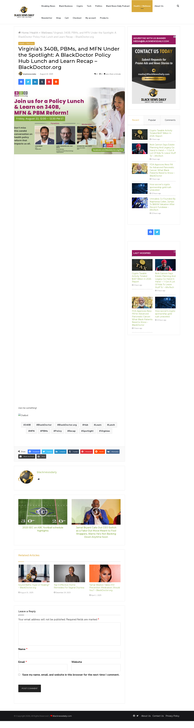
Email (22, 662)
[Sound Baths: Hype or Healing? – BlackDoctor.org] (34, 573)
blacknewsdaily (29, 74)
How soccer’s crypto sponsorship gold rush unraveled (160, 187)
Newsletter (46, 18)
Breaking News (48, 6)
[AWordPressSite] (24, 12)
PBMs (45, 431)
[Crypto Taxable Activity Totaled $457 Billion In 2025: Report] (140, 134)
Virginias (105, 431)
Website (76, 662)
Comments (170, 120)
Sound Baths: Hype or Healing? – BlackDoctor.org (33, 586)
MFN (32, 431)
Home (25, 32)
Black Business (66, 6)
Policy (58, 431)
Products (104, 18)
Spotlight (88, 431)
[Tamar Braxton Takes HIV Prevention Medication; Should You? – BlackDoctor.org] (105, 573)
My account (90, 18)
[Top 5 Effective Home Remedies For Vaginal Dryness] (69, 573)
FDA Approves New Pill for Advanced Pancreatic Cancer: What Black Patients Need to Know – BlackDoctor (162, 170)
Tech (89, 6)
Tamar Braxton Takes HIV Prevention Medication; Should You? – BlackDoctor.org (104, 588)
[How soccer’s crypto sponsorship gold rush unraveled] (140, 188)
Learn (98, 424)
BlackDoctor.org (68, 424)
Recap (72, 431)
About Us (159, 6)
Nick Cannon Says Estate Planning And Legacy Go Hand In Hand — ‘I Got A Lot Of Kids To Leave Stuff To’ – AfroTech (163, 150)
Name (22, 649)
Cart (67, 18)
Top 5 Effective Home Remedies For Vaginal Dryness (69, 586)
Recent (135, 120)
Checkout (77, 18)
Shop (58, 18)
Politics (98, 6)
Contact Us (158, 716)
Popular (152, 120)
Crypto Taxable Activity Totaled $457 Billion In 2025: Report (161, 133)
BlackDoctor (45, 424)
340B (28, 424)
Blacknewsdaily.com (62, 716)
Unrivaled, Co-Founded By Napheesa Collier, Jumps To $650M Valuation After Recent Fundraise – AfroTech (163, 204)
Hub (86, 424)
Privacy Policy (172, 716)
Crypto (80, 6)
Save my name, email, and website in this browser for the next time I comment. (70, 674)
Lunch (112, 424)
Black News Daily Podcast (118, 6)
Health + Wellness (142, 6)
